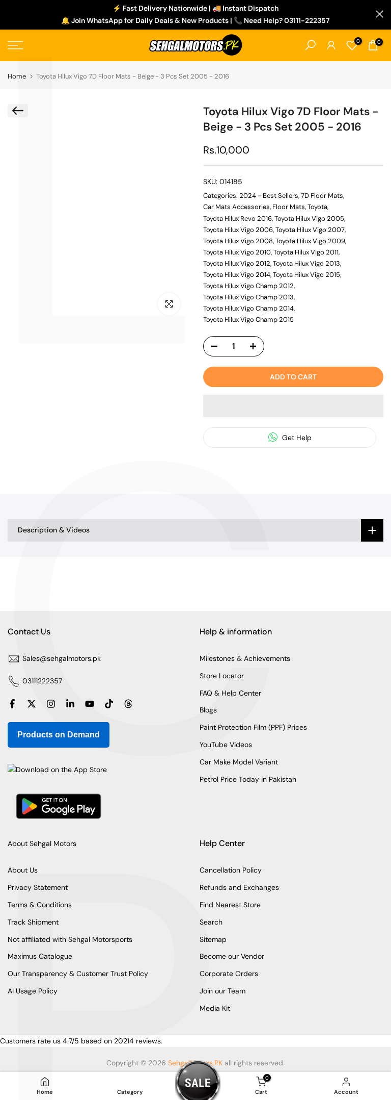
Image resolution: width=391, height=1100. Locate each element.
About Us (23, 870)
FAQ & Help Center (230, 693)
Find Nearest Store (230, 904)
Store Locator (222, 675)
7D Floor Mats (322, 195)
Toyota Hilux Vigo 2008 (238, 241)
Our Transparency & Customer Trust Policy (78, 973)
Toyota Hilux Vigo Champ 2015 (248, 319)
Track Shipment (33, 922)
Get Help (296, 437)
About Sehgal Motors (42, 843)
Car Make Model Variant (239, 761)
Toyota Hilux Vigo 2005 (309, 218)
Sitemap (213, 939)
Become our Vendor (232, 956)
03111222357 (42, 680)
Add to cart (293, 376)
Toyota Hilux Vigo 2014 (236, 274)
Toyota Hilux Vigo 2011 (306, 252)
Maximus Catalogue (40, 956)
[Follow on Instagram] (50, 704)
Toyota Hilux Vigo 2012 (236, 263)
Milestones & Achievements (245, 658)
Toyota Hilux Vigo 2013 (306, 263)
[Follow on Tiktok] (109, 704)
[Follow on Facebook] (12, 704)
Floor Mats (288, 206)
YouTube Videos (226, 744)
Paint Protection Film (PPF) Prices (253, 727)
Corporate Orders (229, 973)
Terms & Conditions (40, 904)
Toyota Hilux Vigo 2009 (310, 241)
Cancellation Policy (231, 870)
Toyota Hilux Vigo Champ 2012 (248, 286)
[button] (293, 406)
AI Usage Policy (33, 990)
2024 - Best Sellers (268, 195)
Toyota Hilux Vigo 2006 (238, 229)
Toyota (317, 206)
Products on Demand (58, 734)
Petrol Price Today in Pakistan (248, 779)
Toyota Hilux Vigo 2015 (306, 274)
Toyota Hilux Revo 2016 (237, 218)
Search (211, 922)
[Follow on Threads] (128, 704)
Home (17, 76)
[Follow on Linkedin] (70, 704)
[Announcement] (195, 15)
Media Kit (215, 1008)
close (11, 14)
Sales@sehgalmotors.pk (61, 658)
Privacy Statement (38, 887)
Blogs (208, 709)
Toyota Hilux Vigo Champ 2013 (248, 297)
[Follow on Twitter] (31, 704)
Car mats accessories (236, 206)
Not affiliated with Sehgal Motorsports (70, 939)
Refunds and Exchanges (239, 887)
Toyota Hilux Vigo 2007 (310, 229)
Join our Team (222, 990)
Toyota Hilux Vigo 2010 (237, 252)
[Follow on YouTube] (89, 704)
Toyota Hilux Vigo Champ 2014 (248, 308)
